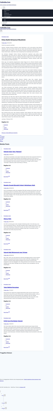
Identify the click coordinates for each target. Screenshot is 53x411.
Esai (2, 395)
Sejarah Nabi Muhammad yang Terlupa (15, 252)
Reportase (5, 22)
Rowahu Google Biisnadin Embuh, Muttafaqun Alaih (19, 185)
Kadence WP (22, 387)
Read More (7, 176)
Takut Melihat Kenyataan (11, 287)
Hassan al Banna (5, 132)
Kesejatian (2, 137)
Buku (5, 25)
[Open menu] (1, 31)
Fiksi (4, 19)
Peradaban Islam (6, 13)
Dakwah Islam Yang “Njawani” (13, 151)
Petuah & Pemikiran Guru (7, 14)
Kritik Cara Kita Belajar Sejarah (13, 321)
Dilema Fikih (7, 219)
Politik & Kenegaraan (7, 401)
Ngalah (1, 140)
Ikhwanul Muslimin (13, 132)
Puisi (5, 20)
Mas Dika (5, 42)
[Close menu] (0, 391)
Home (4, 7)
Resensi (3, 408)
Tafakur (5, 11)
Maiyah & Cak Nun (7, 10)
